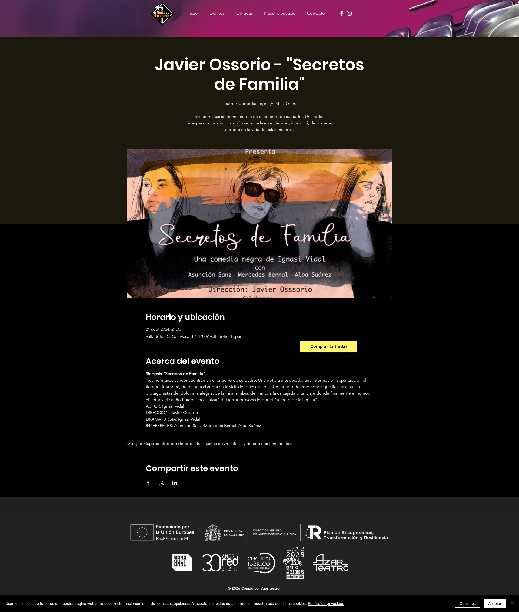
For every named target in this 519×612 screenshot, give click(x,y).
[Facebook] (341, 13)
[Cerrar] (512, 603)
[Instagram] (349, 13)
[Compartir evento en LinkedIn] (174, 483)
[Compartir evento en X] (161, 483)
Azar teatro (270, 588)
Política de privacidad (326, 603)
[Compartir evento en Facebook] (148, 483)
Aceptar (494, 603)
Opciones (468, 603)
